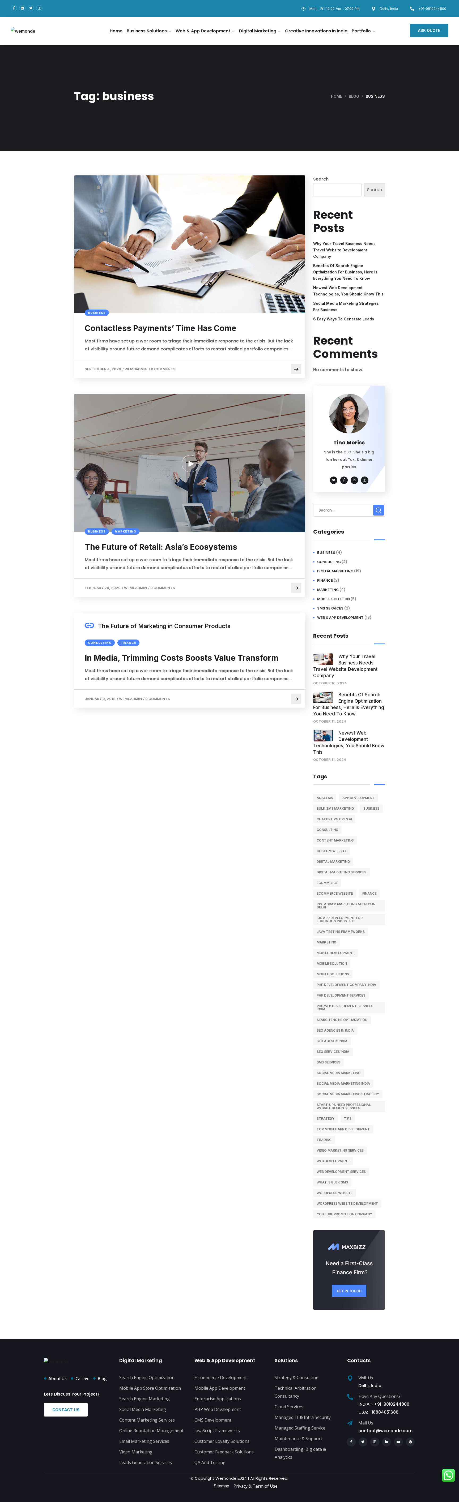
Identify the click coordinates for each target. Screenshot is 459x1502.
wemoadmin (136, 369)
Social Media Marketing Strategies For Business (346, 306)
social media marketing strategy (348, 1094)
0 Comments (163, 369)
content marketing (335, 840)
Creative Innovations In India (316, 31)
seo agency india (332, 1041)
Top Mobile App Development (343, 1129)
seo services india (333, 1052)
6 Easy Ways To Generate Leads (343, 319)
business (97, 313)
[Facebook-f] (14, 8)
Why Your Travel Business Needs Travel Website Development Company (344, 250)
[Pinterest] (410, 1442)
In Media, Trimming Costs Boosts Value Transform (181, 658)
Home (116, 31)
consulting (100, 643)
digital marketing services (341, 872)
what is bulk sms (332, 1182)
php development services (341, 995)
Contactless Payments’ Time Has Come (160, 328)
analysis (325, 798)
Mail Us (365, 1423)
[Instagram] (39, 8)
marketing (125, 531)
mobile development (335, 953)
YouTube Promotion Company (344, 1214)
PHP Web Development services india (345, 1007)
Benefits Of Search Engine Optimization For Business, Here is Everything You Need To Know (345, 272)
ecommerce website (335, 893)
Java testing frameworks (341, 932)
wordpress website (334, 1193)
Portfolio (361, 31)
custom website (332, 851)
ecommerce (327, 883)
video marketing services (340, 1150)
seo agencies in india (335, 1030)
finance (128, 643)
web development (333, 1161)
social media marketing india (343, 1083)
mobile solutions (333, 974)
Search (321, 179)
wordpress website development (347, 1203)
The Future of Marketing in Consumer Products (164, 626)
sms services (330, 608)
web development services (341, 1172)
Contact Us (65, 1409)
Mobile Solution (333, 599)
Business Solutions (147, 31)
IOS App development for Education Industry (340, 919)
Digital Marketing (257, 31)
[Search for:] (349, 510)
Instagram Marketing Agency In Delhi (346, 905)
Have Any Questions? (380, 1396)
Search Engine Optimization (342, 1020)
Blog (354, 96)
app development (358, 798)
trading (324, 1140)
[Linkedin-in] (386, 1442)
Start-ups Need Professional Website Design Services (344, 1106)
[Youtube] (398, 1442)
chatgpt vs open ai (334, 819)
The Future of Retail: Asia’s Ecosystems (161, 547)
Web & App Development (203, 31)
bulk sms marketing (335, 808)
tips (347, 1119)
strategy (325, 1119)
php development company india (346, 985)
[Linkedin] (22, 8)
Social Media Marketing (338, 1073)
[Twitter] (31, 8)
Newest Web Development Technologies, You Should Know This (348, 290)
